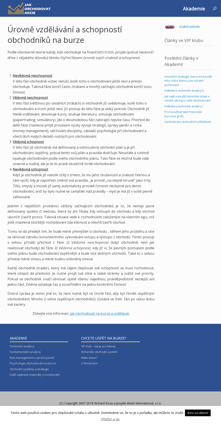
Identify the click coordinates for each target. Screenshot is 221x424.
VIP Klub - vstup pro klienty (98, 346)
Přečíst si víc (110, 419)
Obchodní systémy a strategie (29, 369)
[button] (214, 8)
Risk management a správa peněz (32, 358)
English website (190, 26)
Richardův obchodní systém (99, 352)
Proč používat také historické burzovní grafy (183, 114)
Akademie (194, 8)
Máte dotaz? (89, 358)
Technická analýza (22, 346)
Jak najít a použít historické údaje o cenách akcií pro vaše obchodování (187, 98)
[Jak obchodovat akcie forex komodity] (29, 8)
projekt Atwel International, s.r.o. (138, 403)
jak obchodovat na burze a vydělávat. (99, 313)
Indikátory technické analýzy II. (184, 90)
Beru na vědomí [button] (198, 413)
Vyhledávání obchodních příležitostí (187, 122)
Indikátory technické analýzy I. (184, 106)
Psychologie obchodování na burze (33, 363)
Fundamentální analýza (25, 352)
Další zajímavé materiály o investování (35, 375)
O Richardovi (89, 363)
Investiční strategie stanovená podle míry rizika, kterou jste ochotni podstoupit (188, 81)
